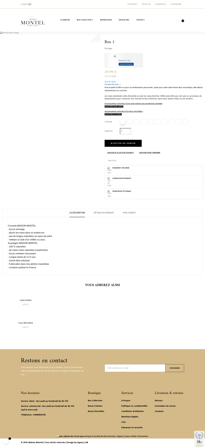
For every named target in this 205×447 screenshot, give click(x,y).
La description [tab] (77, 213)
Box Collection (95, 400)
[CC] (182, 443)
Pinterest (129, 48)
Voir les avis (126, 64)
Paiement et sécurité (132, 427)
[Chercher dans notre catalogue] (172, 21)
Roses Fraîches (95, 406)
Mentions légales (129, 416)
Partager (116, 48)
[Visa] (179, 443)
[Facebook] (22, 423)
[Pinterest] (30, 423)
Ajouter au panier (123, 143)
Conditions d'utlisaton (132, 411)
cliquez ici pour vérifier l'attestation (132, 436)
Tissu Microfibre (25, 323)
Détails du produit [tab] (104, 213)
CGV (123, 422)
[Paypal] (169, 443)
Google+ (124, 48)
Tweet (120, 48)
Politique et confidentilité (134, 406)
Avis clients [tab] (129, 213)
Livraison (159, 411)
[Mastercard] (172, 443)
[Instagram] (34, 423)
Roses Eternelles (96, 411)
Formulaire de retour (165, 406)
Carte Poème (26, 300)
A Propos (125, 400)
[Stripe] (175, 443)
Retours (159, 400)
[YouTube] (26, 423)
